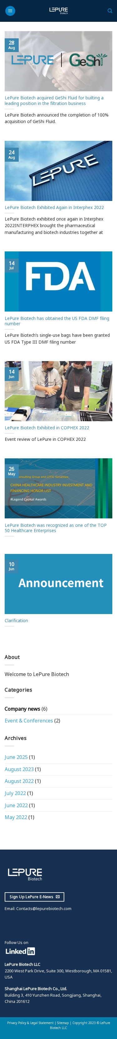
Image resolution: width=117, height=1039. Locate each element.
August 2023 (19, 769)
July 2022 (15, 793)
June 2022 (16, 805)
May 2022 (16, 817)
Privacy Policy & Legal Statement (30, 1023)
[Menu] (10, 11)
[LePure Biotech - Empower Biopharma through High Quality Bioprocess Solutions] (58, 11)
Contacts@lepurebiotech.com (43, 908)
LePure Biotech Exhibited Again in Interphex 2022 (54, 207)
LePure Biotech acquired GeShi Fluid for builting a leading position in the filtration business (54, 100)
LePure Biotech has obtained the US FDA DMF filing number (57, 321)
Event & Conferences (29, 720)
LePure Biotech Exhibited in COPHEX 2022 (47, 428)
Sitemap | (64, 1023)
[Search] (110, 11)
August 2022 (19, 781)
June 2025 (16, 757)
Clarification (16, 620)
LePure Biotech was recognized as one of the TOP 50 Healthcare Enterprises (56, 527)
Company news (22, 708)
